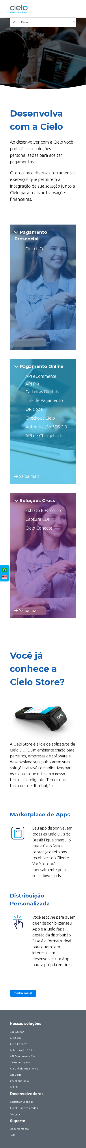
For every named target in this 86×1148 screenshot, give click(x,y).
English (4, 577)
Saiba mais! (23, 993)
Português (4, 570)
